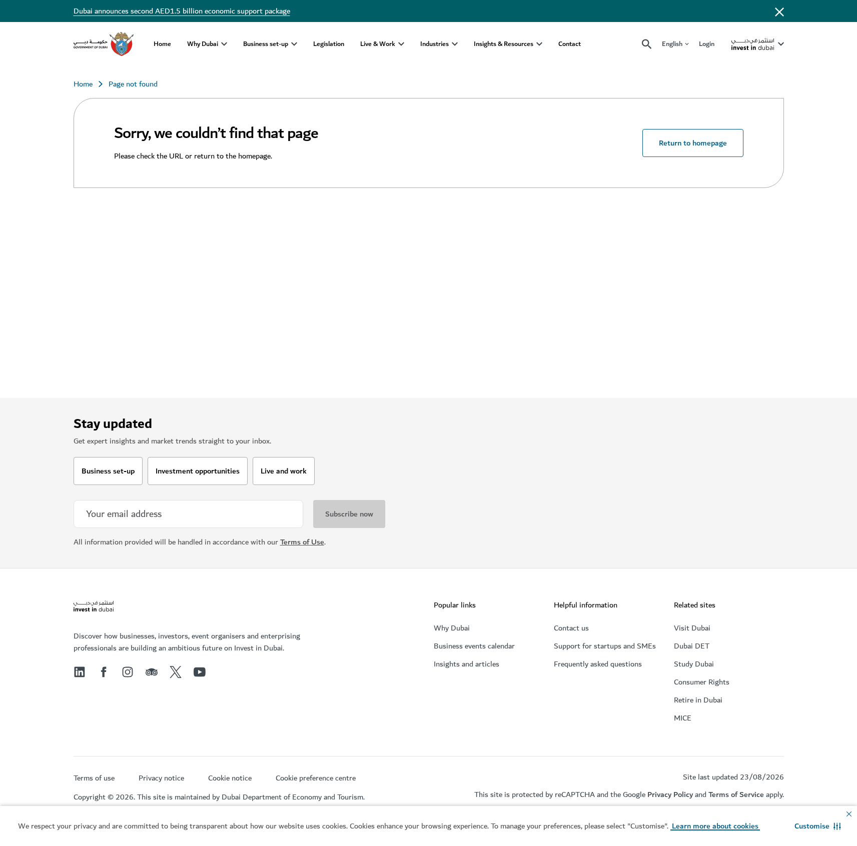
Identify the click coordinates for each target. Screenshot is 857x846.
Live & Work (377, 44)
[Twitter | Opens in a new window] (176, 672)
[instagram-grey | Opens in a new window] (128, 672)
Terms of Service (736, 794)
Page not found (133, 84)
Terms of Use (302, 542)
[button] (817, 826)
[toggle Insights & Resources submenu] (539, 44)
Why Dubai (202, 44)
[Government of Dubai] (104, 44)
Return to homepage (693, 143)
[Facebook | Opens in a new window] (104, 672)
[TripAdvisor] (152, 672)
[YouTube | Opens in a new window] (200, 672)
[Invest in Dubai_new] (94, 607)
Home (162, 44)
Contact (569, 44)
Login (706, 44)
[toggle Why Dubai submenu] (224, 44)
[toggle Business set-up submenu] (294, 44)
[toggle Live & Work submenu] (401, 44)
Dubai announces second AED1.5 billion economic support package (182, 11)
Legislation (328, 44)
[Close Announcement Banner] (779, 11)
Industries (434, 44)
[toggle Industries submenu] (455, 44)
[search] (647, 44)
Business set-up (265, 44)
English (672, 44)
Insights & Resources (503, 44)
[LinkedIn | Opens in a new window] (80, 672)
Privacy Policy (670, 794)
